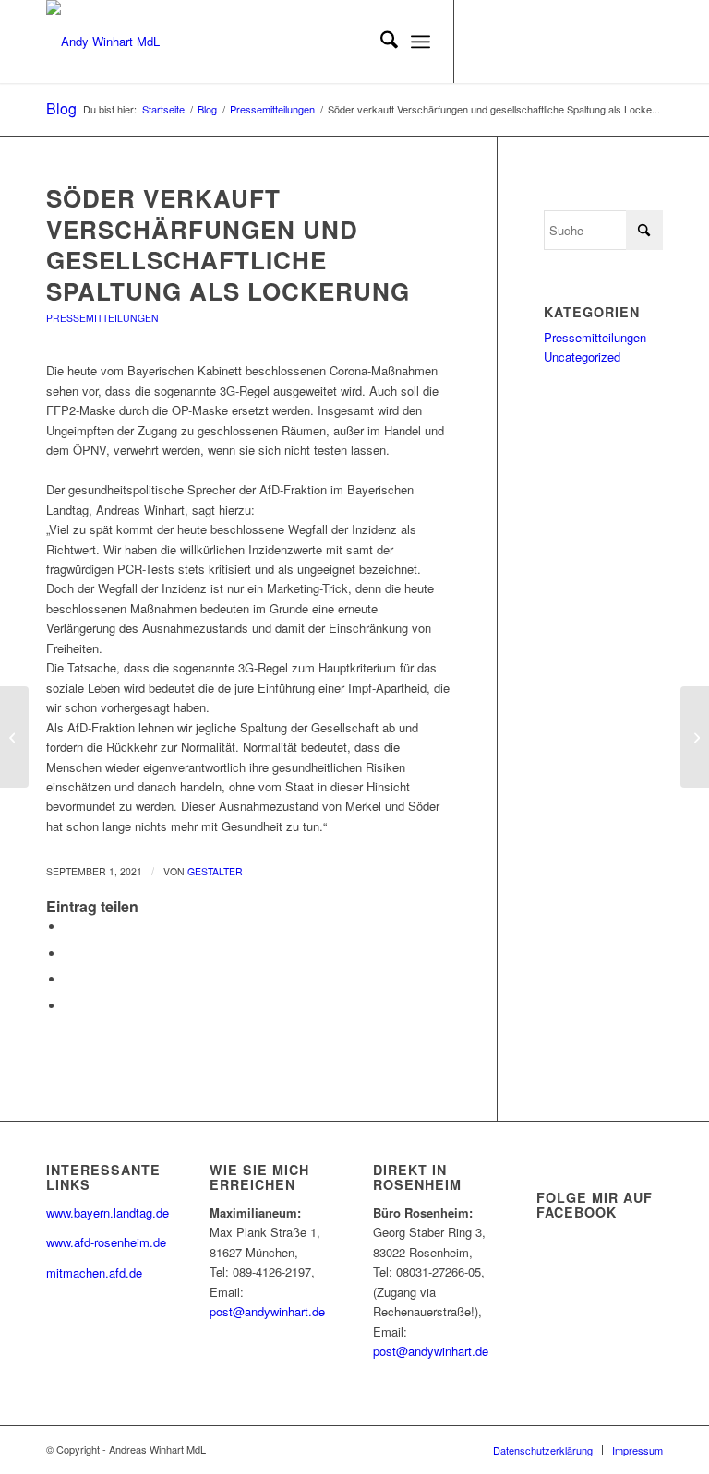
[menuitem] (380, 41)
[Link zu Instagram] (593, 41)
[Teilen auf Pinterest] (69, 979)
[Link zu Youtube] (538, 41)
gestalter (215, 871)
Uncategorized (582, 356)
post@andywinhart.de (267, 1311)
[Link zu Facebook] (510, 41)
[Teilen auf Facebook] (69, 926)
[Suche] (380, 41)
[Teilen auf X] (69, 953)
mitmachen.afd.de (94, 1272)
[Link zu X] (483, 41)
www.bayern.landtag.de (107, 1212)
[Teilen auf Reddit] (69, 1006)
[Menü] (420, 41)
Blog (61, 108)
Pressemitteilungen (102, 318)
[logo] (103, 41)
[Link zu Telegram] (649, 41)
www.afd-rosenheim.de (106, 1242)
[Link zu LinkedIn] (566, 41)
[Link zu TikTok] (621, 41)
